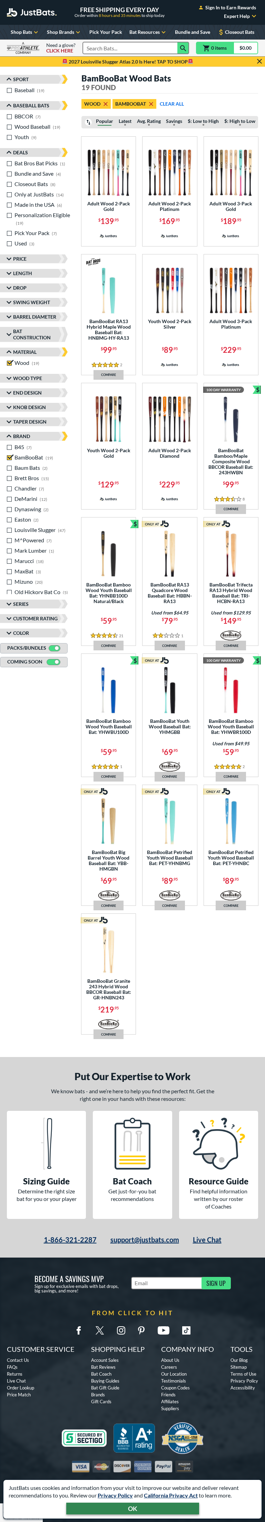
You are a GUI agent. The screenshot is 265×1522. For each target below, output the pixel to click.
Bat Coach (101, 1374)
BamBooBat (130, 104)
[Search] (183, 48)
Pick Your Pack (105, 32)
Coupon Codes (175, 1387)
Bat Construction (32, 334)
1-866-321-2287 (70, 1239)
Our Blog (239, 1360)
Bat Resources (144, 32)
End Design (27, 393)
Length (22, 273)
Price (20, 259)
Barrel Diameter (34, 317)
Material (25, 352)
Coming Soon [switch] (24, 662)
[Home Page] (32, 12)
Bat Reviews (103, 1367)
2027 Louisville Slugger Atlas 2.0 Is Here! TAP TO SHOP (128, 62)
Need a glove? (61, 48)
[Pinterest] (141, 1330)
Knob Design (29, 407)
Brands (98, 1394)
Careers (169, 1367)
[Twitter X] (100, 1330)
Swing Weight (31, 302)
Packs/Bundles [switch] (26, 648)
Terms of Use (243, 1374)
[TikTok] (186, 1330)
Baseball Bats (31, 105)
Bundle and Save (192, 32)
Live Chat (207, 1239)
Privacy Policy (115, 1495)
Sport (21, 79)
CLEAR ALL (172, 104)
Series (21, 604)
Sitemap (238, 1367)
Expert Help (237, 16)
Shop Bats (21, 32)
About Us (170, 1360)
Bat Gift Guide (105, 1387)
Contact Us (18, 1360)
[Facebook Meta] (79, 1330)
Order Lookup (20, 1387)
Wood (92, 104)
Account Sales (105, 1360)
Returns (14, 1374)
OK (132, 1508)
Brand (21, 436)
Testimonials (173, 1381)
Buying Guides (105, 1381)
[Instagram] (121, 1330)
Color (21, 633)
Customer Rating (35, 618)
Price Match (19, 1394)
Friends (168, 1394)
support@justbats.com (144, 1239)
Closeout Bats (239, 32)
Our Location (174, 1374)
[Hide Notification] (259, 61)
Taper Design (30, 422)
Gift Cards (101, 1401)
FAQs (12, 1367)
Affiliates (170, 1401)
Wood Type (27, 378)
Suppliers (170, 1408)
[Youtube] (163, 1330)
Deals (20, 152)
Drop (20, 288)
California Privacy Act (171, 1495)
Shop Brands (60, 32)
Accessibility (242, 1387)
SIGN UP (216, 1283)
